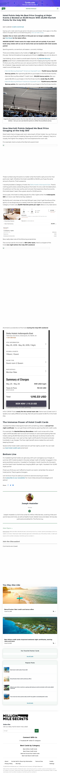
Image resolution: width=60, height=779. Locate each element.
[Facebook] (8, 485)
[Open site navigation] (57, 9)
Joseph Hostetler (18, 27)
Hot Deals (9, 38)
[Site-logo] (3, 9)
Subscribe (6, 724)
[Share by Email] (13, 485)
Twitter (31, 740)
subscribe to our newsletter (15, 478)
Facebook (24, 740)
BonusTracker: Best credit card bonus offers (19, 609)
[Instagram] (29, 511)
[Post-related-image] (30, 595)
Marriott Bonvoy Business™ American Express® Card (22, 71)
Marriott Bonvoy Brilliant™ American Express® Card (22, 81)
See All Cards (30, 656)
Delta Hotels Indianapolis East (40, 184)
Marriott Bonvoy (44, 58)
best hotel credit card (12, 448)
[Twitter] (10, 485)
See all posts (30, 703)
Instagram (38, 740)
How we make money (38, 32)
